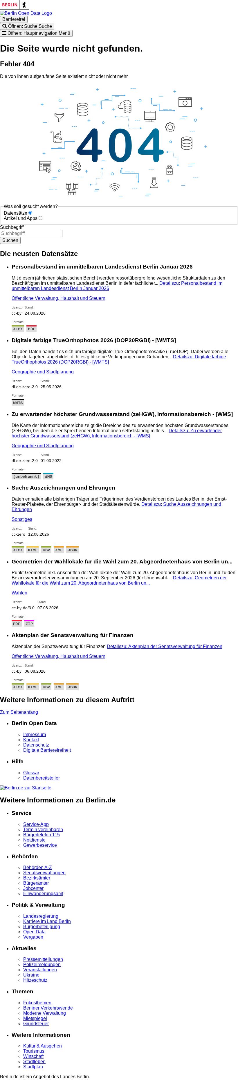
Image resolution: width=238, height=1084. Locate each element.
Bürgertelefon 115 (41, 834)
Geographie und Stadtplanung (43, 371)
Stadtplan (33, 1066)
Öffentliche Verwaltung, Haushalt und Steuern (58, 298)
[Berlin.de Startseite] (25, 787)
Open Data (34, 931)
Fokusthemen (37, 1002)
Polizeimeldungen (42, 964)
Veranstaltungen (40, 969)
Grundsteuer (36, 1023)
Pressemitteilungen (43, 959)
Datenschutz (36, 744)
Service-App (36, 824)
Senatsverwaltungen (44, 872)
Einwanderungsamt (43, 893)
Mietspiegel (35, 1018)
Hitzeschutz (35, 980)
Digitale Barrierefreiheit (47, 750)
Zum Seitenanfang (19, 712)
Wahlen (19, 592)
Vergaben (33, 937)
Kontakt (31, 739)
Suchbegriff (12, 227)
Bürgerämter (36, 883)
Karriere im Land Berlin (47, 921)
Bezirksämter (36, 877)
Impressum (34, 734)
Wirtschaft (33, 1056)
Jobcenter (33, 888)
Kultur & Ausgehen (42, 1045)
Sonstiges (22, 519)
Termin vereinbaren (43, 829)
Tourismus (33, 1051)
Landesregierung (40, 916)
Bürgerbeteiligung (41, 926)
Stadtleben (34, 1061)
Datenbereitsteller (41, 777)
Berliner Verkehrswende (48, 1007)
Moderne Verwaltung (44, 1013)
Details (117, 433)
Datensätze (15, 213)
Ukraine (31, 974)
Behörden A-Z (37, 867)
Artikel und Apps (20, 218)
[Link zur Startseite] (26, 13)
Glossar (31, 772)
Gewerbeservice (40, 845)
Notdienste (34, 839)
